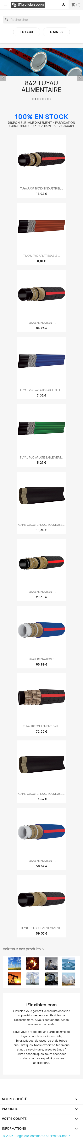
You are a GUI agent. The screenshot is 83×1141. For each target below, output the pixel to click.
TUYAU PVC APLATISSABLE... (41, 255)
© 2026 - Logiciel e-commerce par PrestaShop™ (36, 1136)
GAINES (56, 32)
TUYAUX (26, 32)
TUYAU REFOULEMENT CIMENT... (41, 928)
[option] (41, 74)
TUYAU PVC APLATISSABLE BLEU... (42, 390)
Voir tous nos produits (24, 949)
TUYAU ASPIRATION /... (41, 323)
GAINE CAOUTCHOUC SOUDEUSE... (41, 524)
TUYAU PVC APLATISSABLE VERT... (42, 457)
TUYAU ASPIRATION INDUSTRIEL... (41, 188)
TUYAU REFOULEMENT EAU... (41, 726)
